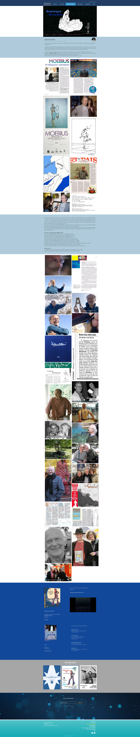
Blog (95, 730)
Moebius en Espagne (91, 724)
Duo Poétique (93, 726)
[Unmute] (46, 35)
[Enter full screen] (95, 35)
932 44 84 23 (75, 632)
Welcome (94, 721)
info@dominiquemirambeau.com (77, 592)
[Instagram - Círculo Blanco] (92, 733)
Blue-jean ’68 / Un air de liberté (89, 728)
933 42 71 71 (75, 638)
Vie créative (93, 722)
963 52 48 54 (75, 650)
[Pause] (44, 35)
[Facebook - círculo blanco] (94, 733)
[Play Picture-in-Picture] (93, 35)
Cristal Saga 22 (92, 725)
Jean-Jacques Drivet (91, 729)
